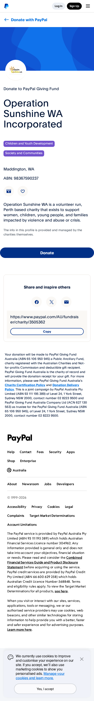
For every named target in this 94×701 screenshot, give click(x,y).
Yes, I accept (45, 689)
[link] (11, 194)
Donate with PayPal (29, 19)
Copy (47, 331)
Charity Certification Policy (25, 385)
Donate (47, 252)
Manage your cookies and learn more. (40, 675)
